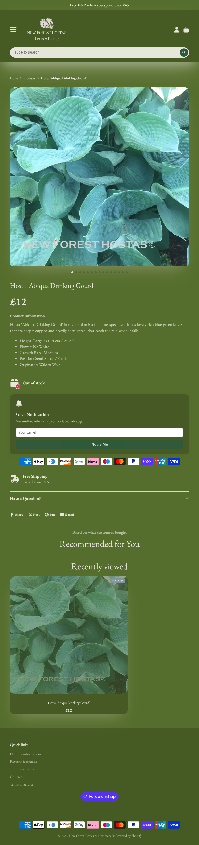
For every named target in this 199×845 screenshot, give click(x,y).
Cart (186, 30)
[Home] (47, 29)
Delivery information (25, 753)
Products (29, 78)
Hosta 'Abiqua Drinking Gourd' (69, 645)
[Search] (184, 52)
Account (177, 30)
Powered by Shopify (128, 835)
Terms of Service (21, 784)
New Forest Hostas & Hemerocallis (92, 835)
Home (14, 78)
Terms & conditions (24, 768)
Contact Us (18, 776)
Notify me (99, 444)
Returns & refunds (23, 761)
